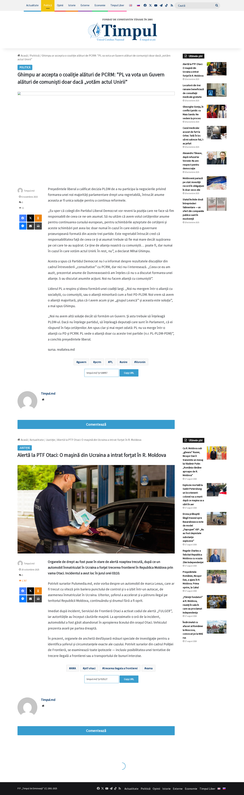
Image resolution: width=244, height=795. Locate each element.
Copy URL (129, 372)
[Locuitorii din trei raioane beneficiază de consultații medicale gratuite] (216, 90)
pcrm (98, 362)
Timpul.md (29, 190)
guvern (82, 362)
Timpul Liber (117, 5)
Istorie (72, 5)
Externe (85, 5)
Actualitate (32, 5)
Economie (99, 5)
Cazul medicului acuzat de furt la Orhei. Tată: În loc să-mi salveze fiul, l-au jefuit (193, 135)
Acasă (24, 55)
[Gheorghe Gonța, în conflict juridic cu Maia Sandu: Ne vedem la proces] (216, 111)
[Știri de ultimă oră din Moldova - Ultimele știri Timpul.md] (122, 29)
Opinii (60, 5)
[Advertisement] (204, 286)
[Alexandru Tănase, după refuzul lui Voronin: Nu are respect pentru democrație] (216, 157)
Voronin (140, 362)
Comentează (96, 424)
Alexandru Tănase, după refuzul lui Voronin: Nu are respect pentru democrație (192, 160)
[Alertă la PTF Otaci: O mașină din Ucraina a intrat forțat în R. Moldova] (216, 68)
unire (124, 362)
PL (111, 362)
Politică (48, 5)
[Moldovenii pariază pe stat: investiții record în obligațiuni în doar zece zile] (216, 183)
